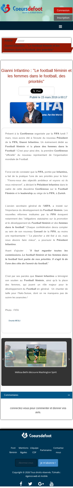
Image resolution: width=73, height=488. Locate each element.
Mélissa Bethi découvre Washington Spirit (36, 372)
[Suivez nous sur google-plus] (43, 484)
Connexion (63, 10)
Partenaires (46, 450)
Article (8, 40)
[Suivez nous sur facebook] (24, 484)
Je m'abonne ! (48, 462)
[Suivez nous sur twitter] (33, 484)
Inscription (63, 17)
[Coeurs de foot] (21, 7)
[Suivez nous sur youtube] (51, 484)
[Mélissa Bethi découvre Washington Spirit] (36, 353)
